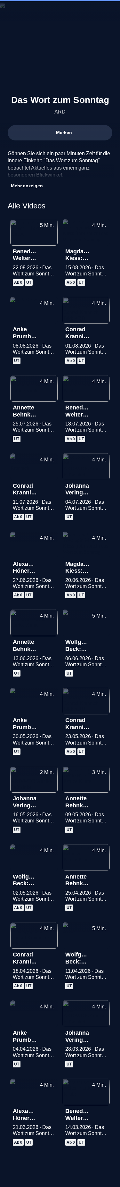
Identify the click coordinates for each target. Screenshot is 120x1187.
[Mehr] (50, 253)
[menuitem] (88, 11)
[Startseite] (60, 12)
